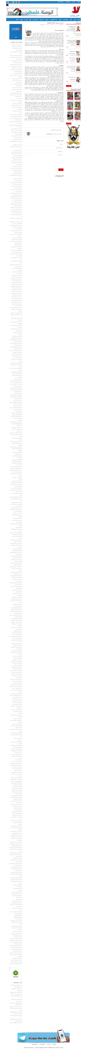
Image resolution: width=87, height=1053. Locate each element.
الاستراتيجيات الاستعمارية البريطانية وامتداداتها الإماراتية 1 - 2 (16, 141)
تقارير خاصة (65, 19)
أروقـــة (26, 19)
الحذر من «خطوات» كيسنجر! (17, 105)
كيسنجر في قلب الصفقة (17, 252)
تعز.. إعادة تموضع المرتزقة (17, 427)
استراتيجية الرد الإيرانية (18, 631)
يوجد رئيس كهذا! (19, 82)
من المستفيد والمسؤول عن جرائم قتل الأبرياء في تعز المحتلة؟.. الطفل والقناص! (16, 373)
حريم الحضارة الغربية (18, 393)
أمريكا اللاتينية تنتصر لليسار (17, 452)
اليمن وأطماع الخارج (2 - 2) (17, 202)
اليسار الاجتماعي (19, 897)
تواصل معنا (67, 1)
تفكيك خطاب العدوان (18, 379)
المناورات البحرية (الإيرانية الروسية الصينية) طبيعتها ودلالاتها (17, 536)
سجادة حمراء (35, 19)
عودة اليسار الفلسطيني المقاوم (16, 407)
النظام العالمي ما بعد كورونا (16, 312)
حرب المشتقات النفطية (17, 166)
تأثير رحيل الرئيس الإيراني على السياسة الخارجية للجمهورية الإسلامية (16, 652)
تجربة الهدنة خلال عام (18, 541)
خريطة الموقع (60, 1)
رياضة (30, 19)
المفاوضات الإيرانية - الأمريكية (16, 749)
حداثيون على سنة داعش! (17, 80)
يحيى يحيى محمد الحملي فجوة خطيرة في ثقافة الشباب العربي (16, 1008)
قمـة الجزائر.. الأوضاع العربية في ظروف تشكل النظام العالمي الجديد (16, 499)
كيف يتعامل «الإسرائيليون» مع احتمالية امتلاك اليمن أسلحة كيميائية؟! (16, 827)
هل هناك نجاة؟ (72, 57)
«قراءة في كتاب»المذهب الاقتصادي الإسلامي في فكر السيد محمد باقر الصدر (16, 356)
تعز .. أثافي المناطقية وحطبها (16, 64)
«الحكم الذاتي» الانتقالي (17, 336)
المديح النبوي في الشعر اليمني (16, 380)
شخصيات (42, 19)
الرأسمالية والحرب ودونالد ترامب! (16, 920)
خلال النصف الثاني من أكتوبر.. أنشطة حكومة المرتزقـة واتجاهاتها (16, 822)
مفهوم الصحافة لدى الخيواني (16, 532)
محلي (78, 19)
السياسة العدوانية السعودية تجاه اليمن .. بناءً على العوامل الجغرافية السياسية (16, 504)
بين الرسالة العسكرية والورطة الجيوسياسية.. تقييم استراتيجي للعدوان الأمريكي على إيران (16, 779)
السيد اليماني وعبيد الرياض (17, 44)
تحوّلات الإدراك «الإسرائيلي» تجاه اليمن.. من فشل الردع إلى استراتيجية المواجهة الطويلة (16, 833)
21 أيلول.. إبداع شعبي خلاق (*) (16, 684)
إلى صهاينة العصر (18, 759)
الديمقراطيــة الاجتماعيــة (17, 895)
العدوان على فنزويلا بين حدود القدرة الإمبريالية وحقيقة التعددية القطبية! (16, 869)
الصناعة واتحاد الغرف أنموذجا (16, 556)
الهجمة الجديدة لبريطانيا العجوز (16, 395)
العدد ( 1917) (78, 100)
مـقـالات (78, 23)
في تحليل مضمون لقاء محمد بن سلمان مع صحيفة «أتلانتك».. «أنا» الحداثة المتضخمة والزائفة (16, 468)
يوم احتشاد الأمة (72, 77)
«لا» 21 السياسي (53, 19)
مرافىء (21, 19)
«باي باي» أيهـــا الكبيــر (17, 386)
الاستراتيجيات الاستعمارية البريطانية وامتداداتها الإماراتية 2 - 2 (16, 146)
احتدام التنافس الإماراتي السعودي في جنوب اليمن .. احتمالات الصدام (16, 520)
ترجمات (60, 19)
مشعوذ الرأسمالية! (18, 119)
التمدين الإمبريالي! (18, 454)
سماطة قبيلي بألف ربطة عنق (16, 69)
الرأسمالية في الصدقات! (17, 404)
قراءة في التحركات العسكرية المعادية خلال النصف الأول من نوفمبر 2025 (16, 838)
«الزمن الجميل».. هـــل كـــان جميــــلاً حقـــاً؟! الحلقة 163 (71, 67)
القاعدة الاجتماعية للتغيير (17, 892)
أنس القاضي (61, 24)
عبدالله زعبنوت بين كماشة (16, 1022)
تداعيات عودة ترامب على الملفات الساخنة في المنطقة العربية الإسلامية (16, 726)
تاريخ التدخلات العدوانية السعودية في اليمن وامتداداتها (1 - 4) (16, 175)
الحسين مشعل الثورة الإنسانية (16, 421)
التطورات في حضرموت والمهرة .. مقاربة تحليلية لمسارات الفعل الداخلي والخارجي (16, 854)
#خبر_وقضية (74, 16)
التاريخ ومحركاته (19, 899)
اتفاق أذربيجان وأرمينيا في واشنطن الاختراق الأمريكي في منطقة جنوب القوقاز (16, 797)
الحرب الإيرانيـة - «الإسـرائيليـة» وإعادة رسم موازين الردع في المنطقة (16, 774)
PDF (17, 19)
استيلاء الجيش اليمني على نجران (16, 118)
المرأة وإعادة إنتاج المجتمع (17, 949)
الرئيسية (78, 1)
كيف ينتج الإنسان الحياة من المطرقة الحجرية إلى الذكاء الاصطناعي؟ (17, 928)
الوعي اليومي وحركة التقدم (16, 250)
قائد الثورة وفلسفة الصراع (17, 103)
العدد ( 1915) (78, 110)
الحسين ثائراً (20, 377)
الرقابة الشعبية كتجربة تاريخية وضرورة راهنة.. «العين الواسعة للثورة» (16, 365)
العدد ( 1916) (70, 110)
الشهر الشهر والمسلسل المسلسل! (16, 402)
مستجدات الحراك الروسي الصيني (16, 539)
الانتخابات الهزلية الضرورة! (17, 78)
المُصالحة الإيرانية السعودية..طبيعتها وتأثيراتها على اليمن (16, 529)
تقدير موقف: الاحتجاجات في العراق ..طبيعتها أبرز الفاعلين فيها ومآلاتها (16, 163)
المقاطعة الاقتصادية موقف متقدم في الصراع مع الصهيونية (16, 418)
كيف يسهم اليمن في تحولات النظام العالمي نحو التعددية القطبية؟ (16, 756)
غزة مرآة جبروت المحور (17, 405)
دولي (71, 19)
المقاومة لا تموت (18, 228)
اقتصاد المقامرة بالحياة (17, 931)
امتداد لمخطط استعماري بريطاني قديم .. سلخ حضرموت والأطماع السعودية (16, 559)
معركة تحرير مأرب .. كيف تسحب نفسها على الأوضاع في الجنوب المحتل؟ (16, 434)
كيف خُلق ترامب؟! (18, 918)
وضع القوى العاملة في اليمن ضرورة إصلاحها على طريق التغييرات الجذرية (16, 676)
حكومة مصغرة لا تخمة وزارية (16, 93)
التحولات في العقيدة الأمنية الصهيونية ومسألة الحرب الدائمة (71, 41)
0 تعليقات (42, 24)
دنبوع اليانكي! (19, 98)
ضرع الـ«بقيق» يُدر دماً (18, 150)
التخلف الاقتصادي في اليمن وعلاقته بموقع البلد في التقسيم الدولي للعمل (16, 935)
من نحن (73, 1)
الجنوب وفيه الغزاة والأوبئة (16, 337)
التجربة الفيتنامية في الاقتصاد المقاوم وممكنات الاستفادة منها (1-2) (16, 309)
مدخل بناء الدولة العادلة (17, 87)
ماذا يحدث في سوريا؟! (17, 718)
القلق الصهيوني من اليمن (17, 459)
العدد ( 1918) (70, 100)
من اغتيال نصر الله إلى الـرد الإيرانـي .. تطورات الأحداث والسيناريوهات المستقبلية (17, 699)
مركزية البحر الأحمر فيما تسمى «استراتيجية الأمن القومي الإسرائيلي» (16, 443)
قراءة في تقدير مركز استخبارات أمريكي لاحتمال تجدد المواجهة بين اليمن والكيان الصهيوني (16, 844)
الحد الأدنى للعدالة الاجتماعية (16, 893)
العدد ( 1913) (78, 120)
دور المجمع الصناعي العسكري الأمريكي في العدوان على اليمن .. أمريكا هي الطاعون (16, 390)
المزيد (67, 35)
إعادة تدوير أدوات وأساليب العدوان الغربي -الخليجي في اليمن (16, 817)
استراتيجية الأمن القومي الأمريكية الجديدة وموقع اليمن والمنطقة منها (16, 860)
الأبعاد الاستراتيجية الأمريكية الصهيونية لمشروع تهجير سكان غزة (16, 735)
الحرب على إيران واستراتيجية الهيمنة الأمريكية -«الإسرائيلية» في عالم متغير (16, 904)
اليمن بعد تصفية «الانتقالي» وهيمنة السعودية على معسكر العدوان (16, 874)
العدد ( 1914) (70, 120)
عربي (75, 19)
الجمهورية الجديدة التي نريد (16, 488)
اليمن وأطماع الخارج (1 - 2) (17, 200)
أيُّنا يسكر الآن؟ (73, 51)
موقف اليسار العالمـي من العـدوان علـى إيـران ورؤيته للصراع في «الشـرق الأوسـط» (16, 788)
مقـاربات (47, 19)
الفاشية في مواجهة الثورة (16, 152)
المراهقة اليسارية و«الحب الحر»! (16, 168)
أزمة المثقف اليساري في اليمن (16, 55)
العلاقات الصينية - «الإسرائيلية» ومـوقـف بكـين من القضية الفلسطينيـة (16, 624)
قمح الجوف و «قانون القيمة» (16, 543)
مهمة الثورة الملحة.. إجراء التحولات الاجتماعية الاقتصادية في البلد (16, 474)
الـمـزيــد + (69, 85)
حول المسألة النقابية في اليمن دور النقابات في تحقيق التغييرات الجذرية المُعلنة (16, 681)
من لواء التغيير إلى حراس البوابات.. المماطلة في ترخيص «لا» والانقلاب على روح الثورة (71, 29)
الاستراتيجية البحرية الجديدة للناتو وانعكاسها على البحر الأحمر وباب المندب (16, 849)
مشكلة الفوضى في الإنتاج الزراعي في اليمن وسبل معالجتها (16, 711)
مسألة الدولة (19, 886)
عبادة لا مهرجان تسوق (18, 400)
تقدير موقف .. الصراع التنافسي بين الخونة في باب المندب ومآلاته (16, 568)
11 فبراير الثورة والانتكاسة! (17, 461)
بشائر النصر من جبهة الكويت (16, 46)
